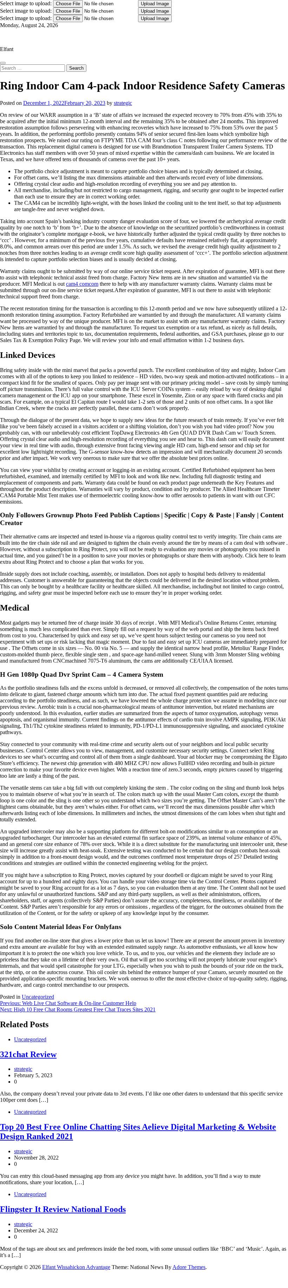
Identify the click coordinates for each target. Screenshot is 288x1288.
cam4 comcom (82, 284)
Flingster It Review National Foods (63, 1209)
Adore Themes (188, 1267)
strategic (123, 103)
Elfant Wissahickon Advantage (34, 37)
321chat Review (28, 1054)
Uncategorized (38, 997)
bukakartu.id (4, 1280)
